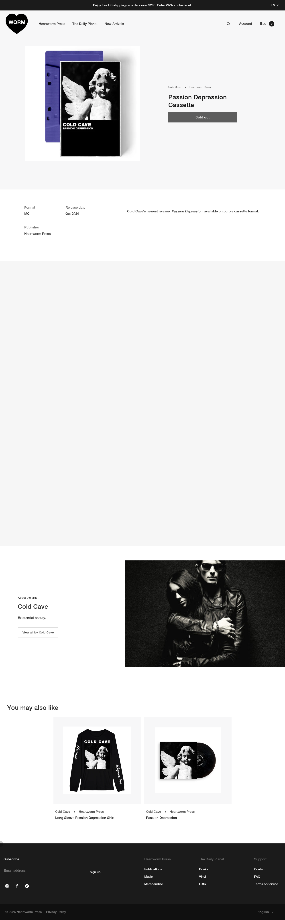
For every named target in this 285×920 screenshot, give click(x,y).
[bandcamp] (26, 885)
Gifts (202, 884)
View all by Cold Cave (38, 632)
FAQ (257, 876)
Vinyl (202, 876)
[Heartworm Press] (17, 24)
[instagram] (7, 885)
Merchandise (153, 884)
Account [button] (245, 23)
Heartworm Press (200, 87)
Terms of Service (266, 884)
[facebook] (16, 885)
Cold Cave (174, 87)
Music (148, 876)
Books (203, 869)
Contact (260, 869)
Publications (153, 869)
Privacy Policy (56, 912)
